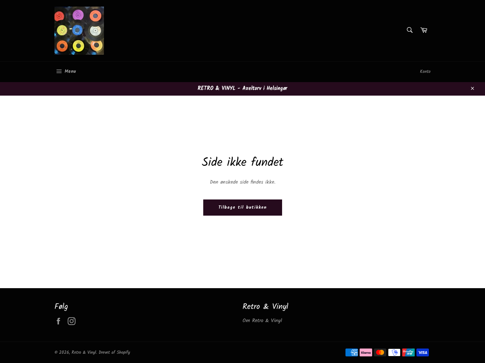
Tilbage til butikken (242, 207)
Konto (425, 71)
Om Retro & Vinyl (262, 321)
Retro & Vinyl (84, 352)
